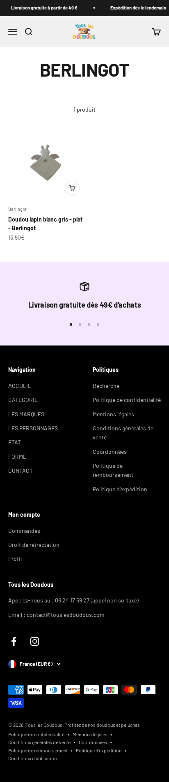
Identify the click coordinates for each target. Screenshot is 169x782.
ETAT (14, 442)
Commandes (24, 530)
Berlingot (17, 209)
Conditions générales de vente (123, 433)
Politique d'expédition (120, 489)
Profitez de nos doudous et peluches (102, 725)
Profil (15, 558)
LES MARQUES (26, 414)
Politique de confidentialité (127, 399)
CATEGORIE (23, 399)
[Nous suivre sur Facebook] (13, 641)
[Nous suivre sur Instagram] (34, 641)
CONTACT (20, 470)
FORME (17, 456)
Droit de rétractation (33, 544)
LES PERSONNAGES (33, 428)
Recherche (106, 385)
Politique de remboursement (113, 470)
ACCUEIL (19, 385)
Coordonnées (110, 451)
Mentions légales (113, 414)
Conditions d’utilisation (32, 758)
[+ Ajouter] (72, 188)
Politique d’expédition (98, 750)
